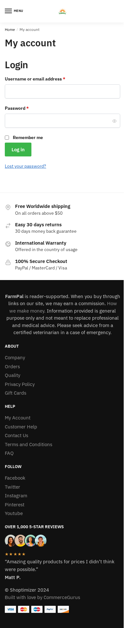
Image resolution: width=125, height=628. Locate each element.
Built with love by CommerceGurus (42, 597)
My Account (17, 418)
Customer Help (21, 427)
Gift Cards (15, 393)
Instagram (16, 495)
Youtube (14, 513)
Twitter (12, 487)
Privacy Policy (20, 384)
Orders (12, 366)
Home (10, 29)
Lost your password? (25, 166)
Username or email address (44, 79)
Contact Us (16, 435)
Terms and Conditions (28, 444)
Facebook (15, 478)
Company (15, 357)
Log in (18, 149)
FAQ (9, 453)
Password (26, 108)
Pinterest (14, 504)
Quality (12, 375)
